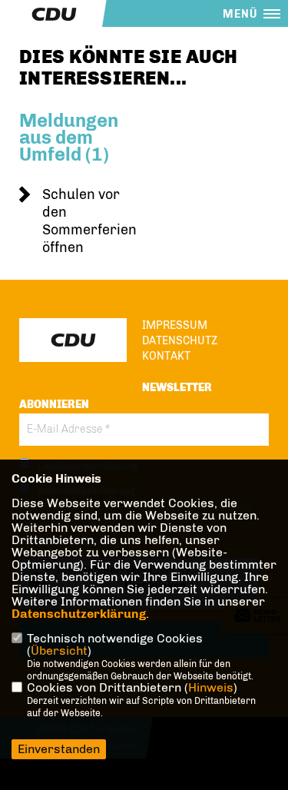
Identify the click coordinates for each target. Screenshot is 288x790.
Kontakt (166, 356)
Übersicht (59, 650)
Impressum (174, 325)
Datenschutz (179, 340)
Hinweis (210, 687)
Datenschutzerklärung (79, 613)
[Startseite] (73, 340)
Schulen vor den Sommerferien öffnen (89, 221)
